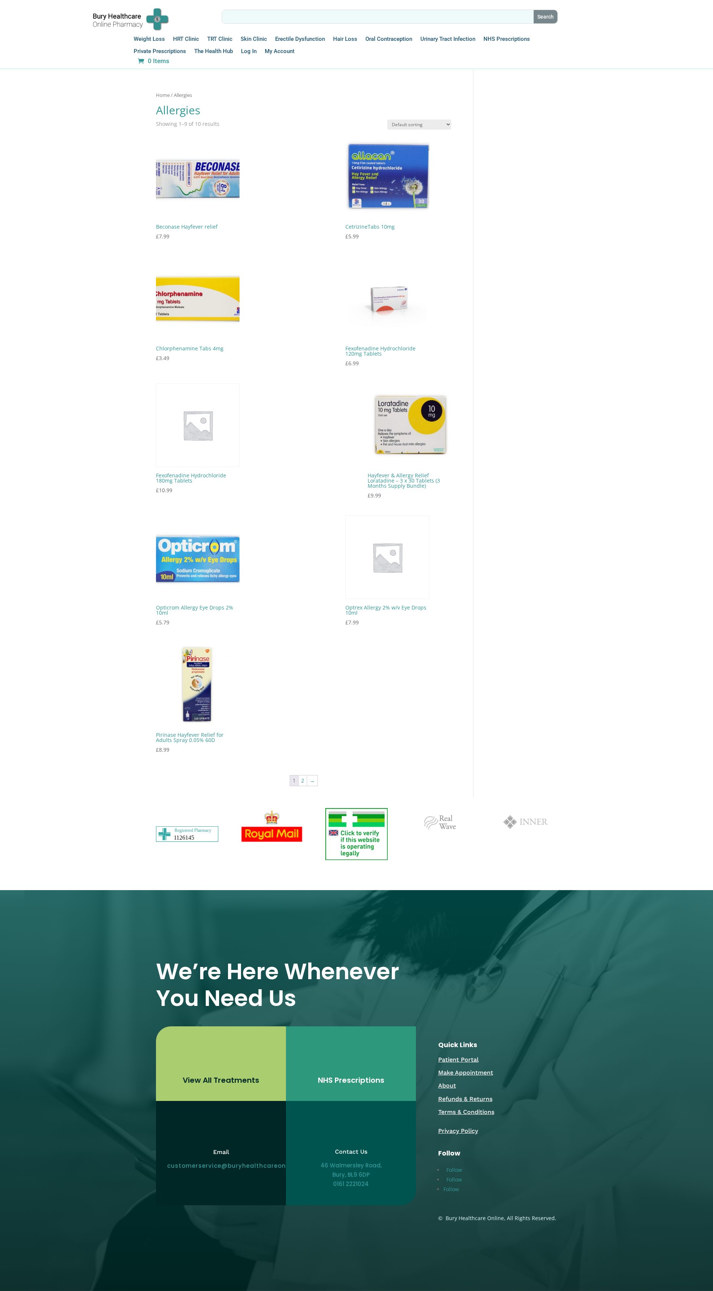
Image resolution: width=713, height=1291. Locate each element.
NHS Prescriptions (507, 39)
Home (163, 95)
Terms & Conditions (466, 1111)
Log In (249, 51)
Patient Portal (458, 1059)
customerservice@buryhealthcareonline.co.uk (242, 1166)
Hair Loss (345, 39)
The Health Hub (213, 51)
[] (221, 1068)
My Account (279, 51)
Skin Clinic (254, 39)
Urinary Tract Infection (447, 39)
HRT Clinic (186, 39)
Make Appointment (465, 1072)
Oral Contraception (388, 39)
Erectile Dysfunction (300, 39)
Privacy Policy (458, 1130)
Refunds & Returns (465, 1098)
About (447, 1085)
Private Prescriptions (160, 51)
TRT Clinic (219, 39)
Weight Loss (149, 39)
